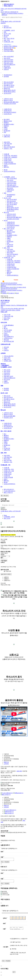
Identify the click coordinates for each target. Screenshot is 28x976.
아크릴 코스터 (8, 159)
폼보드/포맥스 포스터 (10, 90)
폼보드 (7, 21)
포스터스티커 (7, 93)
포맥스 (11, 21)
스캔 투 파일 (7, 331)
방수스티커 (7, 66)
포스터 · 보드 (7, 33)
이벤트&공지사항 (19, 8)
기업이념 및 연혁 (8, 316)
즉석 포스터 (9, 82)
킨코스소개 (4, 308)
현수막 (5, 37)
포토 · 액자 (7, 40)
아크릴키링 (8, 162)
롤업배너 (8, 121)
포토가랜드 (7, 142)
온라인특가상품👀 (9, 51)
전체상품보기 (7, 44)
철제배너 (6, 122)
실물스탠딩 (7, 136)
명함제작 (6, 335)
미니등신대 (7, 135)
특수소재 (6, 35)
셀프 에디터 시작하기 (6, 574)
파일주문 (3, 23)
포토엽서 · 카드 (8, 148)
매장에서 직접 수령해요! (10, 46)
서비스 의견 (7, 357)
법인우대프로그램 (9, 341)
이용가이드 (4, 302)
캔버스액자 (7, 145)
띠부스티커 (8, 61)
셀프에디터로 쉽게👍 (10, 47)
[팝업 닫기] (1, 842)
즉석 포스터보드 (8, 83)
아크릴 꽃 (6, 154)
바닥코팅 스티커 (10, 103)
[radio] (11, 918)
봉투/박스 (6, 167)
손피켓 (5, 129)
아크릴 (3, 21)
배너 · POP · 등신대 (9, 38)
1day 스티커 (7, 58)
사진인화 (15, 21)
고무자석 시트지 (8, 98)
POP (5, 132)
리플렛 (7, 67)
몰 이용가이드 (8, 27)
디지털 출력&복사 (9, 325)
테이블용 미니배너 (9, 124)
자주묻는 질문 (8, 361)
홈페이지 (3, 305)
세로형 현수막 (8, 110)
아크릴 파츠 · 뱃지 (10, 155)
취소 (2, 861)
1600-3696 (19, 771)
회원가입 (7, 12)
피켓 (19, 21)
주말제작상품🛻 (8, 49)
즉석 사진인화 (9, 147)
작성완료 (7, 861)
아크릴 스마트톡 (10, 163)
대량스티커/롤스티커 (9, 64)
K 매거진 (6, 350)
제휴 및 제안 (7, 359)
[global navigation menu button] (1, 174)
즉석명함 (8, 75)
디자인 (5, 333)
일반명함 (6, 76)
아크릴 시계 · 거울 (10, 157)
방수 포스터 (9, 86)
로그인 (2, 12)
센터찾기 (8, 305)
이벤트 (13, 310)
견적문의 (3, 310)
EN (17, 12)
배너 (7, 119)
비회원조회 (13, 12)
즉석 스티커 (9, 56)
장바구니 (13, 305)
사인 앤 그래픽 (8, 330)
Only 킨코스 (7, 318)
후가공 (5, 328)
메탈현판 (6, 126)
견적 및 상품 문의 (8, 356)
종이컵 (5, 169)
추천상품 (6, 339)
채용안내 (6, 319)
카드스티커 (8, 59)
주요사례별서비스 (9, 336)
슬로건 (5, 165)
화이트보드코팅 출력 (11, 102)
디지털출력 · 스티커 (9, 30)
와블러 (5, 127)
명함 (5, 32)
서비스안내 (10, 8)
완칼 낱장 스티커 (8, 63)
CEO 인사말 (7, 314)
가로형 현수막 (8, 109)
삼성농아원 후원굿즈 (9, 171)
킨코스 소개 (4, 8)
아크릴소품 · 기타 (8, 41)
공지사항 (8, 310)
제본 (5, 326)
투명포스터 (7, 88)
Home (5, 515)
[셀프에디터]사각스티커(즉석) (9, 283)
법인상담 (21, 308)
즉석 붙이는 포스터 (9, 85)
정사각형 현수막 (10, 112)
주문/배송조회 (20, 305)
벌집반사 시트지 (8, 100)
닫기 (14, 972)
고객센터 (17, 310)
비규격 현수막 (8, 114)
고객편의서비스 (8, 338)
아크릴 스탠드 (8, 160)
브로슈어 (6, 69)
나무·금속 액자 (8, 143)
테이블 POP (7, 130)
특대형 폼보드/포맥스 (10, 91)
